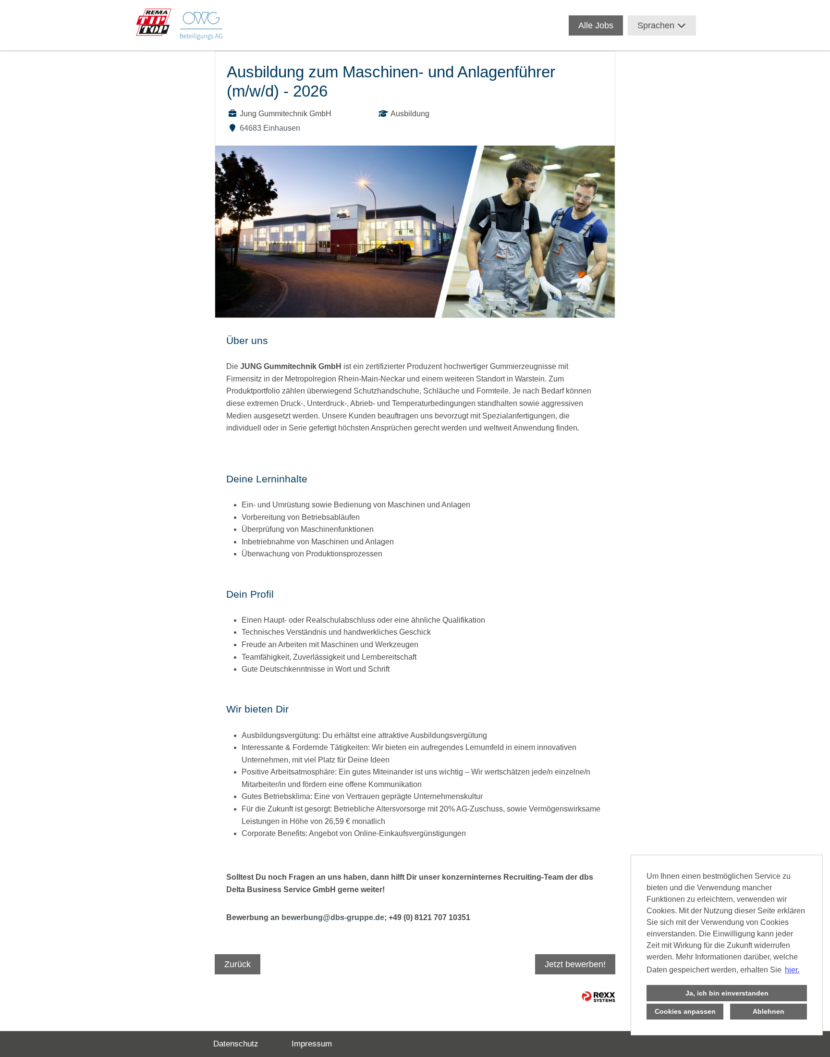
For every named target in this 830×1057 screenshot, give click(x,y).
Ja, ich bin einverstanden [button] (727, 993)
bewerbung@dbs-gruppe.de (332, 917)
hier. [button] (792, 970)
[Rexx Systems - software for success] (598, 996)
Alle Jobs (595, 25)
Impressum (312, 1043)
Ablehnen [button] (768, 1011)
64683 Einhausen (270, 128)
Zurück (237, 964)
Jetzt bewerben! (575, 964)
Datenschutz (235, 1043)
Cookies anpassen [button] (685, 1011)
